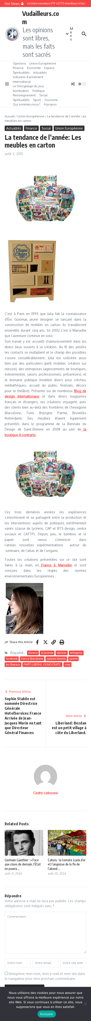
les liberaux (13, 664)
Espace (49, 68)
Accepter (47, 1014)
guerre (73, 658)
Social (43, 95)
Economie (34, 68)
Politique (38, 91)
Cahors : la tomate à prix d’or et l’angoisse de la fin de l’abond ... (66, 864)
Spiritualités (21, 72)
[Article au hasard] (73, 84)
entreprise (76, 653)
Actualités (40, 72)
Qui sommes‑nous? (26, 104)
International (22, 81)
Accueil (10, 116)
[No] (85, 1004)
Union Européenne (42, 63)
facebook (12, 658)
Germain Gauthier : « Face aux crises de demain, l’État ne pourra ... (23, 864)
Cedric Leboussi (45, 793)
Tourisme (51, 100)
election (61, 653)
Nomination (21, 91)
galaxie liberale (56, 658)
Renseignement (24, 95)
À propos (50, 104)
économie (47, 653)
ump (67, 664)
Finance (18, 68)
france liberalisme (32, 658)
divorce (33, 653)
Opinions (19, 63)
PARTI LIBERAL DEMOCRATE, (42, 664)
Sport (37, 100)
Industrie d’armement (28, 77)
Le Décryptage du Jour (28, 86)
